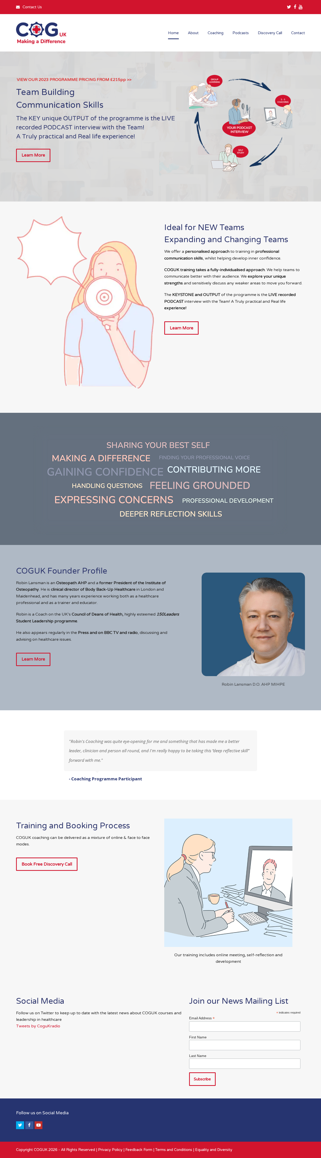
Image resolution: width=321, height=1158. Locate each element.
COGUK (40, 1149)
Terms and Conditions (173, 1149)
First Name (198, 1037)
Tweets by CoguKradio (38, 1026)
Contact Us (32, 7)
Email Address (202, 1018)
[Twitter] (289, 7)
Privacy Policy (110, 1149)
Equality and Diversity (213, 1149)
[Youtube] (300, 7)
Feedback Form (138, 1149)
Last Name (197, 1056)
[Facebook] (295, 7)
